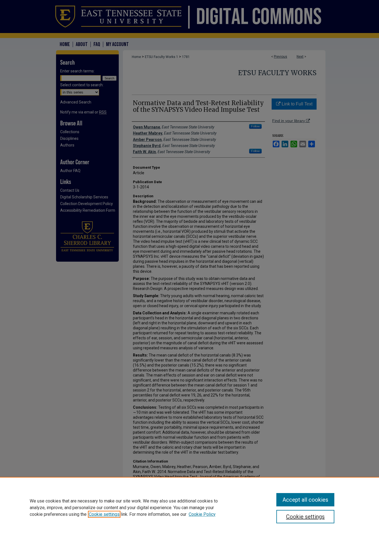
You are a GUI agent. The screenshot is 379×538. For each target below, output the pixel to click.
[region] (189, 507)
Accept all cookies (305, 499)
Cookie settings (104, 514)
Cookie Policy (202, 514)
